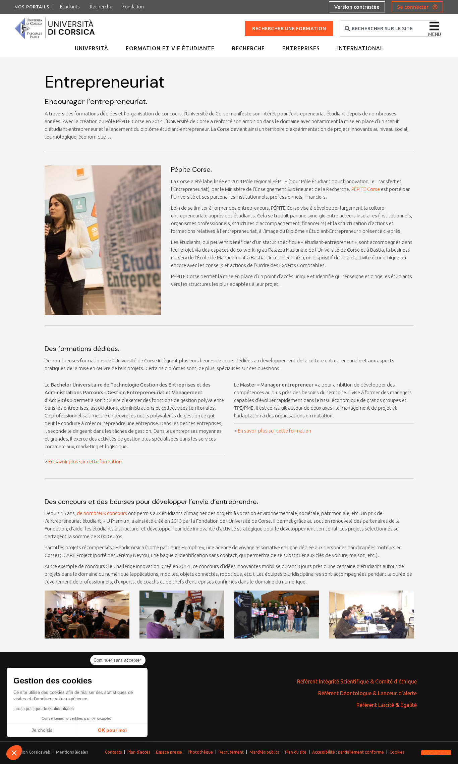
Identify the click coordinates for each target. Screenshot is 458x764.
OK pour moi (112, 730)
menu (434, 34)
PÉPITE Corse (365, 189)
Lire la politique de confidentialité (43, 708)
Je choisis (42, 730)
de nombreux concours (102, 513)
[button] (14, 753)
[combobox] (388, 28)
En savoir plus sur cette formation (85, 461)
